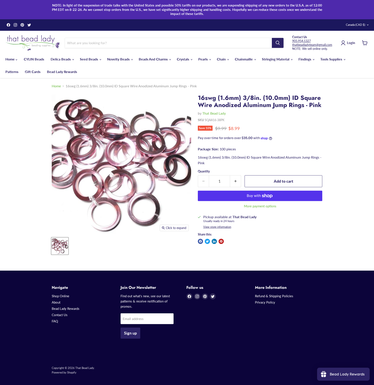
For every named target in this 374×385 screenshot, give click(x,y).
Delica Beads (61, 59)
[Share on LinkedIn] (214, 241)
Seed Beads (89, 59)
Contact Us (60, 315)
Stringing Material (276, 59)
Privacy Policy (265, 302)
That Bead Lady (214, 113)
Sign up (130, 333)
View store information (217, 227)
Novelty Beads (119, 59)
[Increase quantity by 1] (235, 181)
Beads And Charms (154, 59)
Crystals (183, 59)
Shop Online (60, 296)
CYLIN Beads (34, 59)
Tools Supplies (331, 59)
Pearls (203, 59)
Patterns (11, 72)
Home (10, 59)
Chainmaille (244, 59)
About (56, 302)
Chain (222, 59)
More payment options (260, 206)
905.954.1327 (301, 41)
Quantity (204, 171)
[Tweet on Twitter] (207, 241)
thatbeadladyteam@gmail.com (312, 45)
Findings (305, 59)
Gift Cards (32, 72)
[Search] (278, 43)
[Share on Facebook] (200, 241)
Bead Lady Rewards (62, 72)
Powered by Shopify (64, 372)
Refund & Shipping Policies (274, 296)
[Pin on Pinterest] (221, 241)
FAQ (55, 321)
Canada (355, 24)
